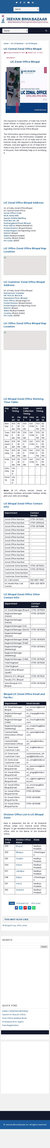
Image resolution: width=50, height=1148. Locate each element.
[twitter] (16, 2)
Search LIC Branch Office (14, 1014)
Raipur (19, 877)
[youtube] (28, 2)
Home (6, 43)
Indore (19, 864)
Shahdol (20, 889)
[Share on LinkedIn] (29, 908)
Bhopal (19, 846)
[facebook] (20, 2)
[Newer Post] (13, 913)
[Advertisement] (25, 177)
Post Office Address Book (14, 1018)
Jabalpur (20, 871)
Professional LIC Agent (13, 1021)
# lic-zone (35, 903)
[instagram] (24, 2)
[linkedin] (32, 2)
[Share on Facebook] (16, 908)
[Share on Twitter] (21, 908)
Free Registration (10, 1025)
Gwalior (19, 858)
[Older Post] (36, 913)
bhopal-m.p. (32, 53)
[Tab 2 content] (37, 1032)
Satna (19, 883)
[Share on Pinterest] (25, 908)
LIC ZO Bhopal (31, 43)
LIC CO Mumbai (17, 43)
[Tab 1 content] (13, 1032)
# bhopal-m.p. (22, 903)
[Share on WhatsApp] (34, 908)
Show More (10, 58)
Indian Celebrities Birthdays (15, 1011)
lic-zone (39, 53)
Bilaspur (19, 852)
